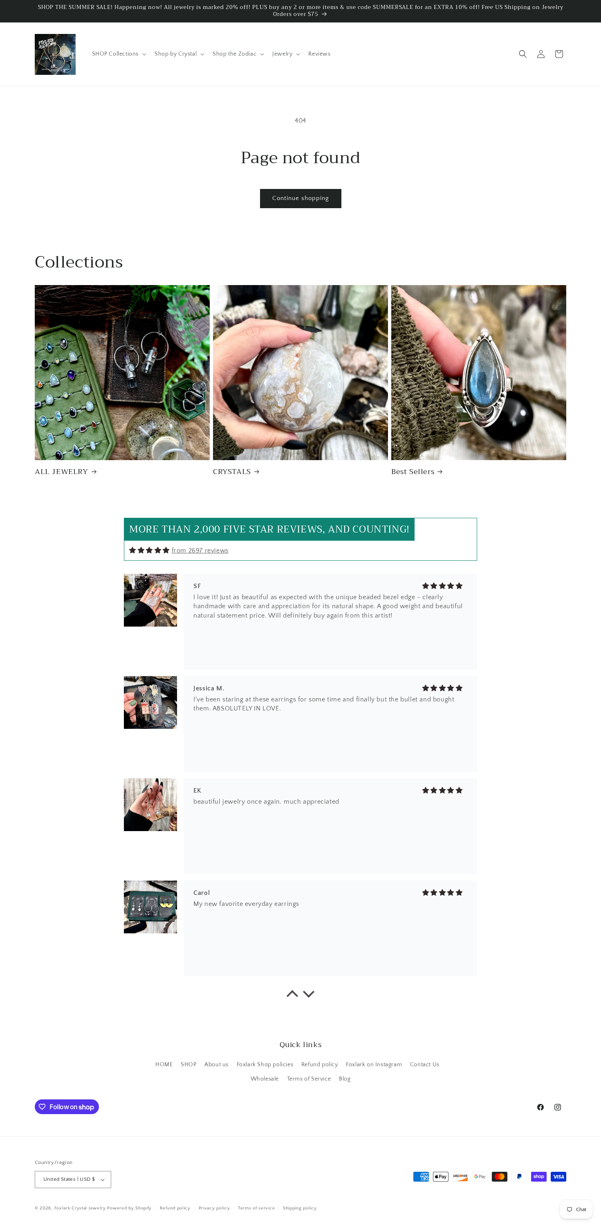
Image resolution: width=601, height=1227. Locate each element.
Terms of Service (309, 1079)
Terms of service (256, 1208)
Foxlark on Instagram (374, 1064)
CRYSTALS (232, 471)
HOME (164, 1064)
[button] (118, 54)
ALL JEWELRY (61, 471)
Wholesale (265, 1079)
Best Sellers (412, 471)
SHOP (188, 1064)
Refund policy (319, 1064)
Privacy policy (214, 1208)
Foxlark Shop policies (265, 1064)
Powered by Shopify (129, 1208)
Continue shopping (300, 198)
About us (216, 1064)
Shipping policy (300, 1208)
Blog (344, 1079)
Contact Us (425, 1064)
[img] (149, 550)
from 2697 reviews (200, 550)
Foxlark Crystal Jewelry (80, 1208)
